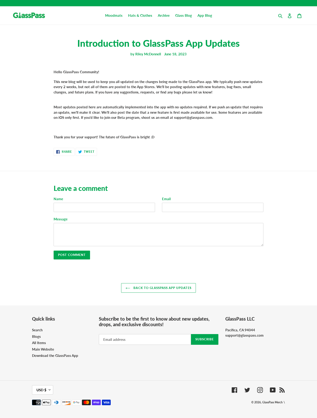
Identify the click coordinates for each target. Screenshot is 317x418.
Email (166, 199)
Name (58, 199)
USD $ (41, 390)
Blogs (36, 336)
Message (61, 219)
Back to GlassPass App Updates (162, 288)
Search (37, 330)
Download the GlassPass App (55, 355)
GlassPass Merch (272, 402)
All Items (39, 343)
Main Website (43, 349)
